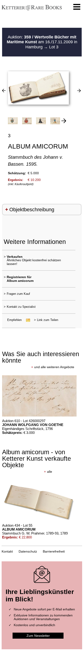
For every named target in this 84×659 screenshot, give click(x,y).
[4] (79, 90)
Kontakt (7, 551)
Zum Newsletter (38, 635)
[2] (4, 90)
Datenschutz (28, 551)
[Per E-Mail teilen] (27, 320)
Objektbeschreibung (31, 209)
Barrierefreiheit (54, 551)
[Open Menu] (77, 7)
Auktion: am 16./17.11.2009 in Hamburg (42, 42)
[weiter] (63, 120)
